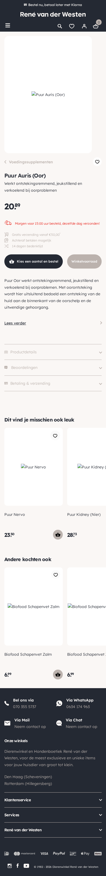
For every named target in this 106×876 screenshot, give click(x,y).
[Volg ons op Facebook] (18, 865)
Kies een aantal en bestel (37, 261)
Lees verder (15, 323)
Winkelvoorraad (84, 261)
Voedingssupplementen (31, 161)
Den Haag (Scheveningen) (28, 776)
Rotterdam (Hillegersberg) (28, 783)
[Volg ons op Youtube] (26, 865)
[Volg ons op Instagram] (10, 865)
